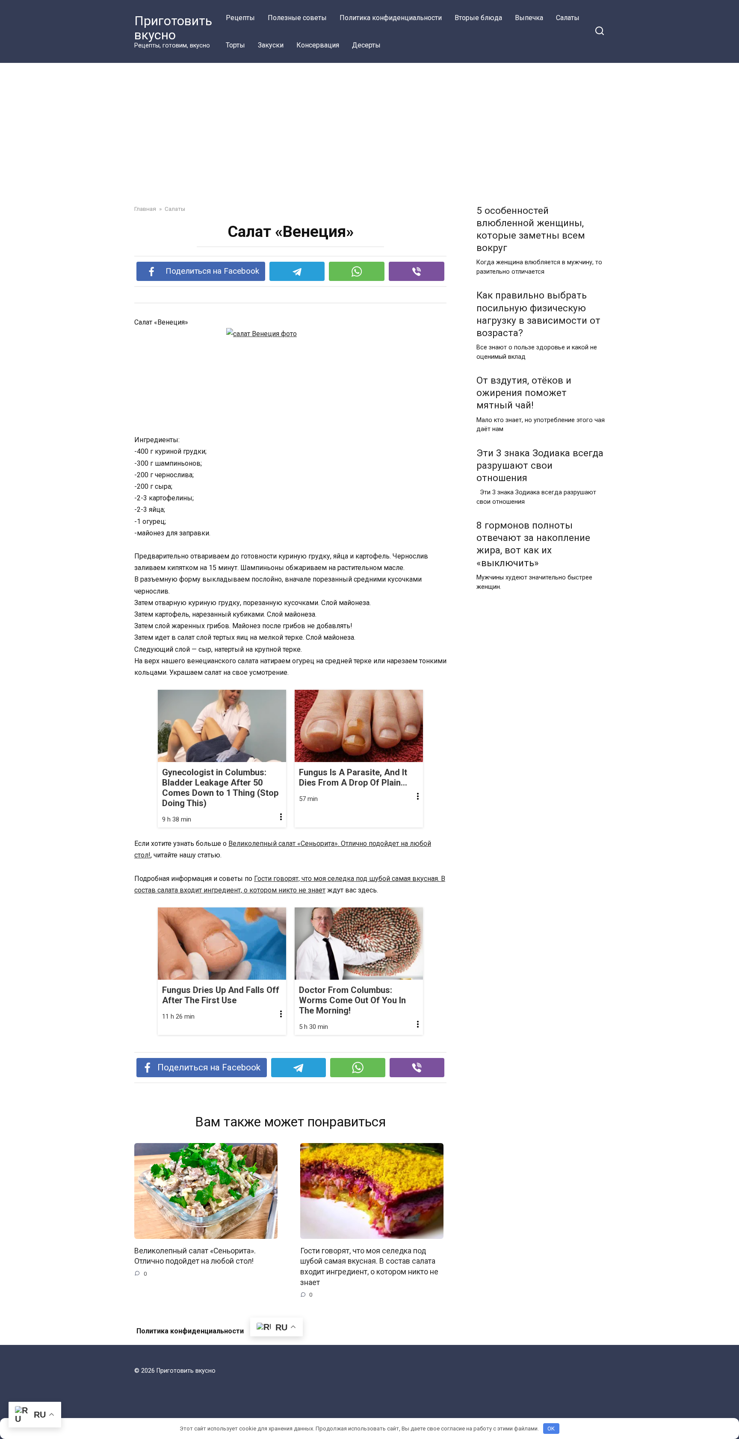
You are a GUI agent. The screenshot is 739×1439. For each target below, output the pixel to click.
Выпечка (529, 18)
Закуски (271, 45)
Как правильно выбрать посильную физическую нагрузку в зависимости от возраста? (538, 314)
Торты (235, 45)
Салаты (567, 18)
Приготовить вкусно (173, 27)
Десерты (366, 45)
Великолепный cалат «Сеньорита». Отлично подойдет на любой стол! (195, 1256)
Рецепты (240, 18)
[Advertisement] (369, 127)
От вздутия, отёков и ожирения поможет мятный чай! (523, 393)
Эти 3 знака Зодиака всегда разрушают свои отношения (539, 465)
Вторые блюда (478, 18)
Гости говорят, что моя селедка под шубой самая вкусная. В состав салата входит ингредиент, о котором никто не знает (369, 1267)
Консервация (317, 45)
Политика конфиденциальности (391, 18)
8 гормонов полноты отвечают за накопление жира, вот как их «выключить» (533, 544)
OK (551, 1428)
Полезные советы (297, 18)
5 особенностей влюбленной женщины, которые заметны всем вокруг (530, 229)
